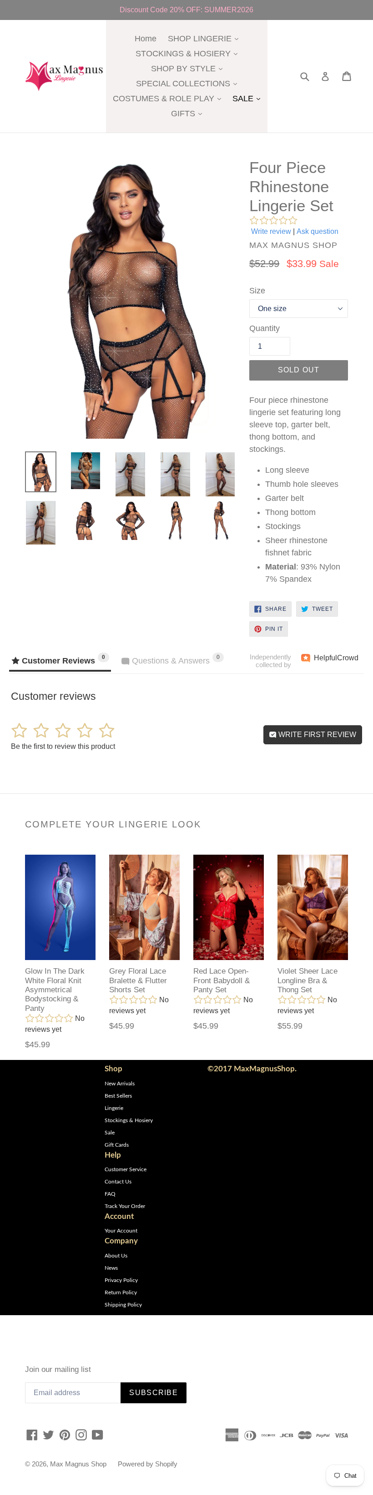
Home (145, 38)
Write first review (316, 734)
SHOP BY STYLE (189, 68)
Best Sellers (118, 1096)
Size (257, 290)
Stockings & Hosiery (129, 1120)
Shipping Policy (123, 1304)
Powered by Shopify (147, 1464)
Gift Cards (117, 1145)
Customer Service (125, 1169)
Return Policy (121, 1292)
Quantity (264, 328)
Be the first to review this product (63, 746)
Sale (110, 1132)
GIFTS (189, 113)
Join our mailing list (58, 1369)
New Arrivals (120, 1083)
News (111, 1268)
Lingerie (114, 1108)
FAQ (110, 1194)
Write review (271, 231)
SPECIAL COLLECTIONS (189, 83)
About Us (116, 1255)
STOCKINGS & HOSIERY (189, 53)
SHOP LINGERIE (205, 38)
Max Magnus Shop (78, 1464)
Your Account (121, 1230)
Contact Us (118, 1181)
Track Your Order (125, 1206)
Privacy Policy (121, 1280)
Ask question (317, 231)
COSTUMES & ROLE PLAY (169, 98)
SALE (248, 98)
